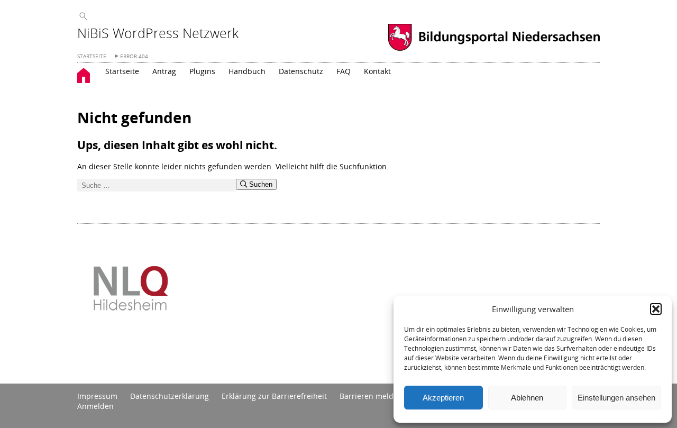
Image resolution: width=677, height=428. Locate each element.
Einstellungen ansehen (616, 397)
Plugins (202, 71)
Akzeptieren (443, 397)
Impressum (97, 396)
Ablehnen (527, 397)
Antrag (164, 71)
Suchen (259, 184)
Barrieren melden (371, 396)
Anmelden (95, 406)
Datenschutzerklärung (169, 396)
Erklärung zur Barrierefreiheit (274, 396)
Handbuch (247, 71)
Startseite (122, 71)
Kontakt (377, 71)
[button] (656, 309)
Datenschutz (301, 71)
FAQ (343, 71)
